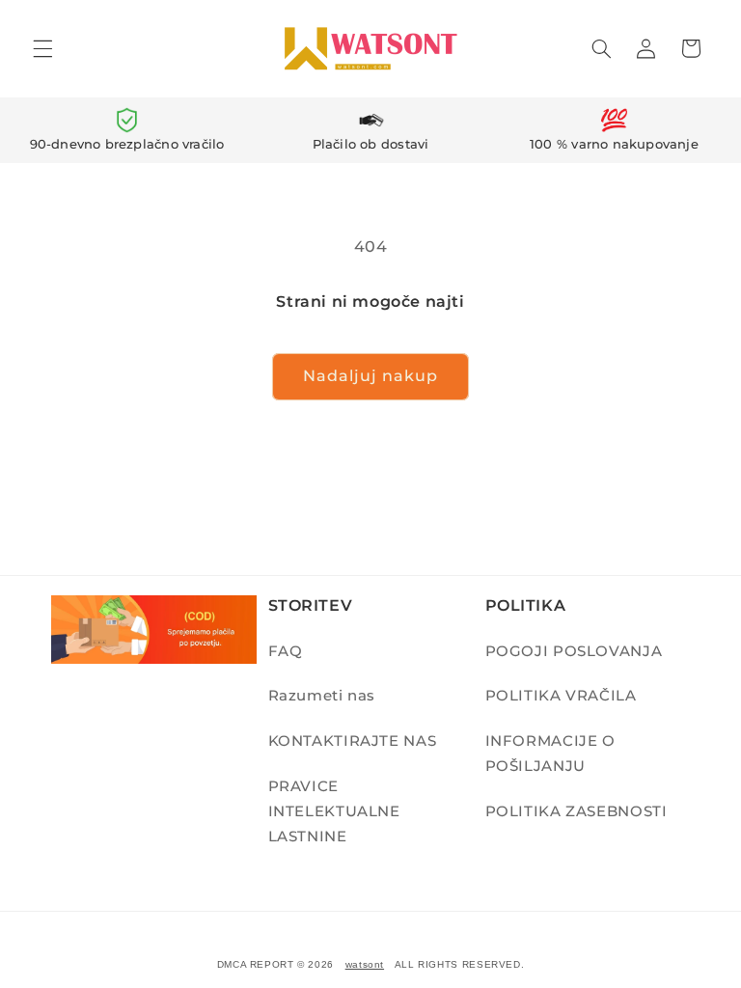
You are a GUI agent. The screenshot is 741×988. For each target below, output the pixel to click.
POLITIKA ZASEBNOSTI (576, 811)
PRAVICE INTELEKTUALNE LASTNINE (334, 811)
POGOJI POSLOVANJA (574, 651)
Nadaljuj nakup (371, 376)
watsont (364, 964)
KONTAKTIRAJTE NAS (352, 741)
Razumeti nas (322, 695)
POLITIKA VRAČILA (561, 695)
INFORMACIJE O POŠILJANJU (550, 753)
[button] (42, 48)
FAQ (285, 651)
